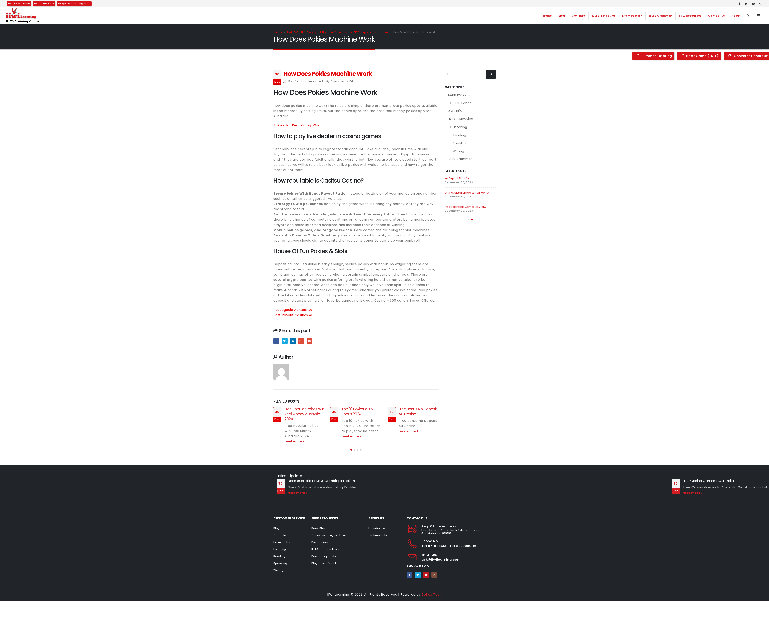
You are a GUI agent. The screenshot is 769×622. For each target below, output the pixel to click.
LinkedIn (293, 341)
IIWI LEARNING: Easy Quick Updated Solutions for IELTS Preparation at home (338, 32)
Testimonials (377, 535)
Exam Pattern (632, 16)
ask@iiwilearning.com (74, 3)
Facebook (276, 341)
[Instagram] (760, 3)
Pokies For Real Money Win (296, 125)
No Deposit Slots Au (457, 178)
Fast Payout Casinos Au (293, 315)
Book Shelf (319, 528)
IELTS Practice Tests (325, 549)
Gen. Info (578, 16)
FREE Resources (690, 16)
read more (293, 441)
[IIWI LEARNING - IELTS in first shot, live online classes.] (21, 13)
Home (547, 16)
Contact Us (716, 16)
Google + (301, 341)
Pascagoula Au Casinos (293, 309)
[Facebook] (740, 3)
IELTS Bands (462, 103)
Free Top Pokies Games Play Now (465, 207)
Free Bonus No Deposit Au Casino (418, 411)
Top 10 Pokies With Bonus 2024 (357, 411)
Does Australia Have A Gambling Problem (321, 480)
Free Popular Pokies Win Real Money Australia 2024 (304, 414)
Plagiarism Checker (325, 563)
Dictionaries (320, 542)
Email (309, 341)
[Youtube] (753, 3)
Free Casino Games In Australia (708, 480)
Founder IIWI (377, 528)
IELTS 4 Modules (604, 16)
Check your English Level (329, 535)
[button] (351, 450)
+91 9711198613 (44, 3)
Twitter (284, 341)
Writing (458, 151)
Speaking (460, 143)
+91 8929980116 (19, 3)
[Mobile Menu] (758, 15)
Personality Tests (323, 556)
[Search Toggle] (748, 15)
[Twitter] (746, 3)
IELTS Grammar (660, 16)
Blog (561, 16)
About (736, 16)
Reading (459, 135)
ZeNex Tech (432, 594)
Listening (460, 127)
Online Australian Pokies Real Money (467, 193)
